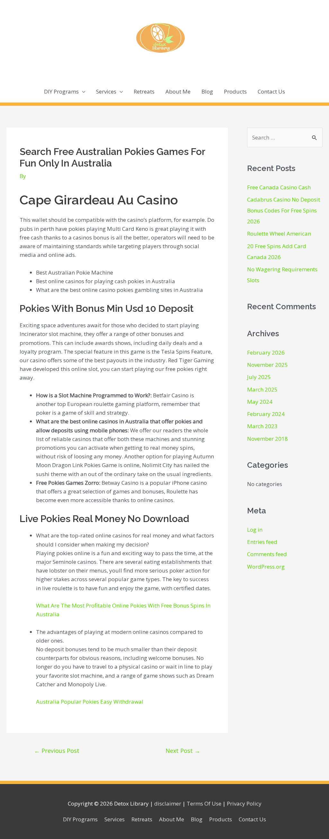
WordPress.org (266, 566)
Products (235, 91)
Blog (207, 91)
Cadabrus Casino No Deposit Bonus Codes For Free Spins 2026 (283, 210)
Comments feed (267, 554)
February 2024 (266, 414)
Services (106, 91)
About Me (178, 91)
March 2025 (262, 389)
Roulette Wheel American (279, 233)
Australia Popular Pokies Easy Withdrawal (89, 701)
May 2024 (259, 401)
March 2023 (262, 426)
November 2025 (267, 364)
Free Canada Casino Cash (279, 187)
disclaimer (167, 803)
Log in (254, 529)
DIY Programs (61, 91)
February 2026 (266, 352)
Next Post (182, 750)
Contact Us (271, 91)
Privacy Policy (244, 803)
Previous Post (56, 750)
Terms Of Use (204, 803)
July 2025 (259, 377)
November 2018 (267, 438)
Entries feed (262, 542)
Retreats (144, 91)
